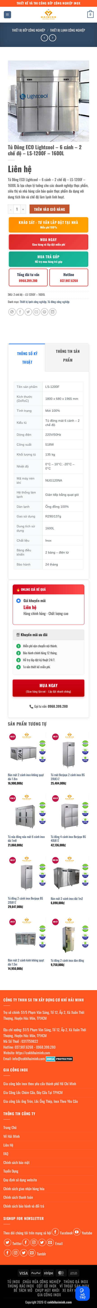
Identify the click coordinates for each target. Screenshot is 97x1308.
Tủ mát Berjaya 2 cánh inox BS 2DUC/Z (68, 777)
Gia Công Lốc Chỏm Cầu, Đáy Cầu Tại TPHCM (33, 1092)
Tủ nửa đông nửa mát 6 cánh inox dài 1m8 (26, 839)
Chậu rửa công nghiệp (42, 1281)
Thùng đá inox (76, 1281)
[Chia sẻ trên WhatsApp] (12, 312)
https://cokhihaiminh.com (33, 1052)
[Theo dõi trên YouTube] (77, 1232)
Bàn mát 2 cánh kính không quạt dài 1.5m (26, 962)
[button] (7, 15)
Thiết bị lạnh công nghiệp (67, 30)
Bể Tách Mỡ (23, 1290)
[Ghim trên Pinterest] (44, 312)
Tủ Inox (13, 1281)
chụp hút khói (47, 1290)
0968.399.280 (45, 1047)
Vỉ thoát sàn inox (74, 1286)
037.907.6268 (24, 1047)
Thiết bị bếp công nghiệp (28, 30)
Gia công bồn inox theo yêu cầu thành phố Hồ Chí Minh (39, 1083)
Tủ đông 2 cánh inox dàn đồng (67, 961)
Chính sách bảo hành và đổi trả (23, 1206)
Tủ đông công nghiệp (58, 302)
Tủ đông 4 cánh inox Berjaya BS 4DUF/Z (68, 839)
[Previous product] (52, 37)
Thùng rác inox (21, 1286)
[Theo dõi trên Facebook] (55, 1232)
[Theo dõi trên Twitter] (7, 1242)
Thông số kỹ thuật (27, 358)
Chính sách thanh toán (18, 1197)
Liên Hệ (8, 1145)
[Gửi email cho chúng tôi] (50, 1242)
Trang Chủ (9, 1127)
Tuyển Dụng (10, 1171)
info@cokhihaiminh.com (28, 1058)
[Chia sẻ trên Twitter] (28, 312)
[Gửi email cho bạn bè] (36, 312)
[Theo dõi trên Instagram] (34, 1242)
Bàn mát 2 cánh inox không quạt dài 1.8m (26, 777)
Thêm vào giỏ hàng (49, 209)
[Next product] (44, 37)
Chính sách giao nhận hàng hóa (23, 1188)
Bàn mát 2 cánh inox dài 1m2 (67, 899)
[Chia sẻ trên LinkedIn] (52, 312)
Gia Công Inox (49, 1294)
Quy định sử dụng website (20, 1179)
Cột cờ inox (47, 1286)
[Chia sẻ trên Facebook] (20, 312)
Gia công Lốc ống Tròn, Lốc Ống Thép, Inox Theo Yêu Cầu (40, 1101)
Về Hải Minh (11, 1136)
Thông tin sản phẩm (68, 356)
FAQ (5, 1153)
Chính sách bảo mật (16, 1162)
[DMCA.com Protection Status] (59, 1058)
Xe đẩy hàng (72, 1290)
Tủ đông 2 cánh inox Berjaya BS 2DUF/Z (25, 900)
